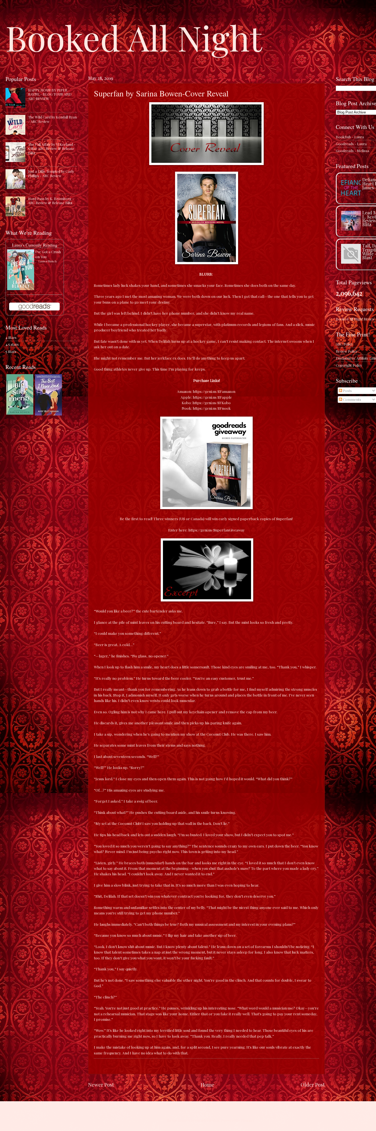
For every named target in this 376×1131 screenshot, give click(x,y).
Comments (351, 399)
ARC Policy (344, 344)
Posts (347, 390)
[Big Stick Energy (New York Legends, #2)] (19, 413)
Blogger (247, 1120)
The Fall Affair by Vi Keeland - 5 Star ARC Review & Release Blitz (51, 148)
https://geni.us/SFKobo (211, 402)
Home (207, 1084)
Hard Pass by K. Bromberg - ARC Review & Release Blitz (51, 200)
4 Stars (11, 337)
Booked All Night (134, 37)
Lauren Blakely (48, 261)
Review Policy (346, 351)
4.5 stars (12, 344)
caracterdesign (207, 1120)
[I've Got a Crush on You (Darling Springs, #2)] (20, 288)
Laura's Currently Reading (34, 245)
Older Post (313, 1084)
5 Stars (11, 351)
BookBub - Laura (350, 136)
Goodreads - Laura (351, 143)
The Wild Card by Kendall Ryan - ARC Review (52, 119)
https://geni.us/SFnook (212, 408)
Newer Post (101, 1084)
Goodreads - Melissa (352, 150)
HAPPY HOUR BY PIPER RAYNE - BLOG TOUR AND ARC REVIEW (50, 94)
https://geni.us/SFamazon (214, 391)
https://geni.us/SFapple (212, 397)
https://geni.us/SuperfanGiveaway (216, 529)
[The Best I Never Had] (48, 414)
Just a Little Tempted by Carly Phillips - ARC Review (51, 173)
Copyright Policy (349, 365)
